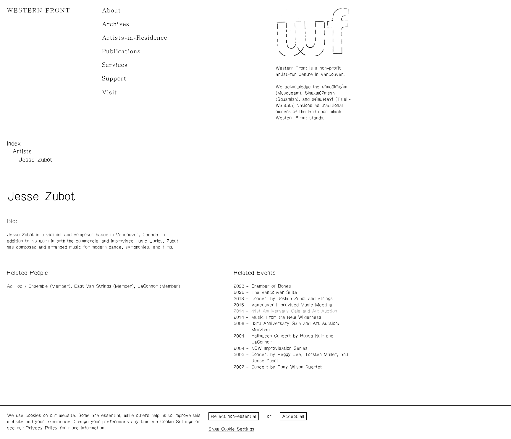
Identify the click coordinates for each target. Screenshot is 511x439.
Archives (116, 24)
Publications (121, 51)
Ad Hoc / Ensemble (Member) (38, 286)
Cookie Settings (237, 429)
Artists (22, 151)
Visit (109, 92)
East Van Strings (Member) (104, 286)
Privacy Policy (42, 428)
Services (115, 65)
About (111, 10)
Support (114, 78)
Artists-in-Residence (134, 38)
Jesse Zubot (35, 160)
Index (14, 143)
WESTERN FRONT (38, 10)
